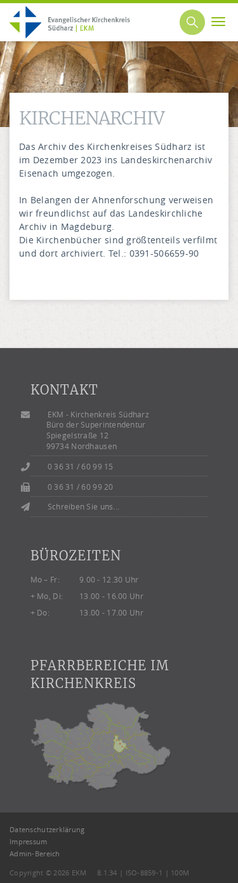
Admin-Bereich (35, 853)
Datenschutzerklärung (47, 829)
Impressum (29, 841)
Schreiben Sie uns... (84, 506)
